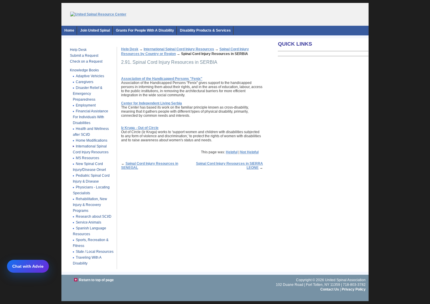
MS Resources (87, 158)
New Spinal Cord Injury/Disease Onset (89, 167)
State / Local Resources (94, 252)
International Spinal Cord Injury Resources (91, 149)
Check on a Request (86, 61)
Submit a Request (84, 56)
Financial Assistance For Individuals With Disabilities (90, 117)
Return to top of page (96, 280)
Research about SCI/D (93, 216)
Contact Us (329, 289)
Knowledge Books (84, 70)
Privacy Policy (354, 289)
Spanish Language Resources (89, 231)
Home (69, 30)
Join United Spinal (95, 30)
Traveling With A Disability (87, 260)
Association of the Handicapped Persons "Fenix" (161, 79)
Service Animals (88, 222)
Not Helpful (249, 152)
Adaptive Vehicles (90, 76)
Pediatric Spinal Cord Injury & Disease (91, 178)
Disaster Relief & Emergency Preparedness (87, 94)
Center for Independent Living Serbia (151, 103)
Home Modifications (91, 140)
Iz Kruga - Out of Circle (140, 128)
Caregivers (84, 82)
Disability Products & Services (205, 30)
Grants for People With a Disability (145, 30)
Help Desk (78, 50)
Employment (86, 105)
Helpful (232, 152)
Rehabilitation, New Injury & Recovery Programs (90, 205)
